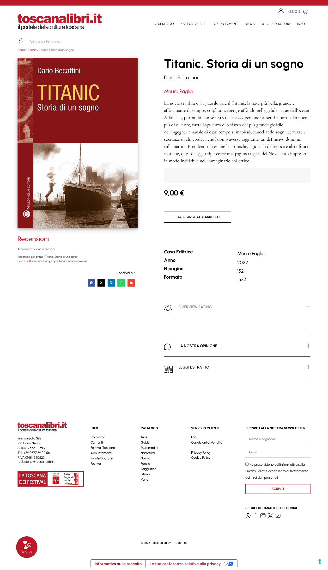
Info (301, 24)
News (250, 24)
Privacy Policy (201, 453)
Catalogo (164, 24)
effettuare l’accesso (36, 261)
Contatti (97, 442)
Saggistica (148, 469)
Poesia (145, 464)
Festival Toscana (103, 448)
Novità (145, 458)
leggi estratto (193, 367)
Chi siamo (98, 437)
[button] (91, 283)
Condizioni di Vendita (206, 442)
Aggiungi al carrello (198, 217)
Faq (193, 437)
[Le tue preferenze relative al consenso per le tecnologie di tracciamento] (319, 561)
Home (22, 50)
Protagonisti (192, 24)
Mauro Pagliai (179, 91)
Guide (145, 442)
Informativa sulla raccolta (118, 563)
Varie (144, 479)
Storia (32, 50)
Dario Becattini (181, 77)
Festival (96, 464)
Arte (144, 437)
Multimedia (149, 448)
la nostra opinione (197, 346)
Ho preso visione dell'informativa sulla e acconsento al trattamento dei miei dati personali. (276, 470)
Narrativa (148, 453)
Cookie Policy (200, 458)
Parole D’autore (276, 24)
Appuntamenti (226, 24)
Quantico (181, 543)
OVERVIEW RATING (195, 307)
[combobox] (55, 41)
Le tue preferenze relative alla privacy (185, 563)
